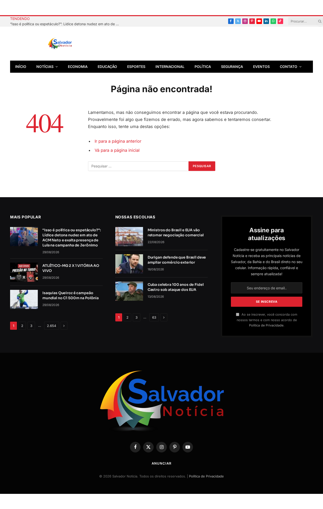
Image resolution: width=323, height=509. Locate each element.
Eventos (261, 66)
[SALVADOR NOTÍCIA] (72, 44)
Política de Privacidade (266, 325)
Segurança (232, 66)
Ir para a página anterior (118, 141)
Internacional (169, 66)
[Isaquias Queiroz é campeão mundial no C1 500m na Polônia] (24, 299)
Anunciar (161, 463)
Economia (78, 66)
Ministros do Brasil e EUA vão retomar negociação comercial (176, 232)
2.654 (51, 326)
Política (203, 66)
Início (20, 66)
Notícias (44, 66)
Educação (107, 66)
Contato (288, 66)
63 (154, 317)
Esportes (136, 66)
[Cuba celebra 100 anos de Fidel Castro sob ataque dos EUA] (129, 291)
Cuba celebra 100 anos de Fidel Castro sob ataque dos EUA (176, 287)
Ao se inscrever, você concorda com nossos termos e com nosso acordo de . (267, 320)
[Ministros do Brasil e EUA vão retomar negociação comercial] (129, 236)
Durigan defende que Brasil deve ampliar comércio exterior (177, 260)
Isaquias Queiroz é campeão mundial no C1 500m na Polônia (70, 295)
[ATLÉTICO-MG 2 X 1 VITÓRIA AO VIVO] (24, 272)
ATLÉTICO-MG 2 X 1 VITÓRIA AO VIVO (70, 268)
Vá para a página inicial (117, 150)
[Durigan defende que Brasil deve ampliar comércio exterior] (129, 263)
